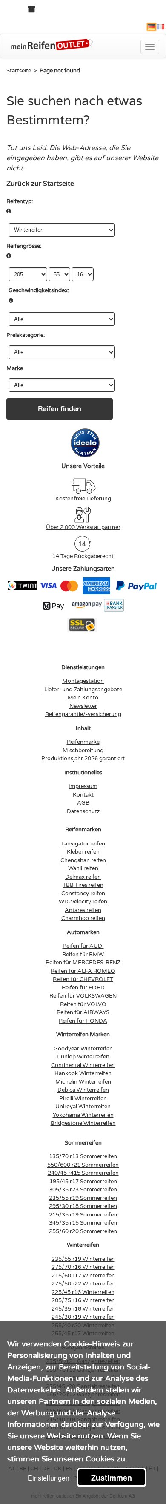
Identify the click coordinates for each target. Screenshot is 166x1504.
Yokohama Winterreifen (83, 1115)
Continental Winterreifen (83, 1065)
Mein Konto (83, 697)
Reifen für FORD (83, 987)
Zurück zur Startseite (40, 183)
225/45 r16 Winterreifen (83, 1292)
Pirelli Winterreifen (83, 1098)
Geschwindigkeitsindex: (39, 290)
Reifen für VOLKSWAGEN (83, 995)
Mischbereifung (83, 750)
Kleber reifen (83, 851)
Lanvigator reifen (83, 843)
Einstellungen (48, 1478)
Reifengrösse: (23, 246)
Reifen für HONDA (83, 1021)
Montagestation (83, 681)
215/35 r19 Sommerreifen (83, 1214)
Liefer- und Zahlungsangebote (83, 689)
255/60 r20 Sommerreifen (83, 1231)
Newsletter (83, 706)
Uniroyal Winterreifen (83, 1106)
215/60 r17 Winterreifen (83, 1275)
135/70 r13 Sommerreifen (83, 1156)
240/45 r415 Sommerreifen (83, 1173)
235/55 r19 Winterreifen (83, 1259)
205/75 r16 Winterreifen (83, 1300)
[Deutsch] (151, 27)
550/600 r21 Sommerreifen (83, 1165)
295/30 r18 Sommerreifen (83, 1206)
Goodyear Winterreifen (83, 1048)
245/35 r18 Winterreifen (83, 1309)
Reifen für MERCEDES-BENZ (83, 962)
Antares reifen (83, 910)
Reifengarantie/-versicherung (83, 714)
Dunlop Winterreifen (83, 1056)
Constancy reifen (83, 893)
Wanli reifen (83, 868)
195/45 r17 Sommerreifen (83, 1181)
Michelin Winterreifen (83, 1081)
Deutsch (151, 27)
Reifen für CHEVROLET (83, 979)
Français (160, 27)
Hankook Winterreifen (83, 1073)
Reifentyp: (19, 201)
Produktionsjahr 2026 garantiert (83, 758)
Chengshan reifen (83, 860)
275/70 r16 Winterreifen (83, 1267)
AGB (83, 802)
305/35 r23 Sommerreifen (83, 1189)
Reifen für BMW (83, 954)
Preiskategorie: (25, 335)
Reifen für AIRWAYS (83, 1012)
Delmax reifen (83, 877)
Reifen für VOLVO (83, 1004)
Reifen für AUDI (83, 946)
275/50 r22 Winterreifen (83, 1283)
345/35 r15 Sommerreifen (83, 1222)
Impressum (83, 786)
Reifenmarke (83, 742)
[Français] (160, 27)
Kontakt (83, 794)
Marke (14, 368)
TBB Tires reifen (83, 885)
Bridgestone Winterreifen (83, 1123)
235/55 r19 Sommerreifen (83, 1198)
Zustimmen (111, 1477)
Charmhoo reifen (83, 918)
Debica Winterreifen (83, 1090)
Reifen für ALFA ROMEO (83, 971)
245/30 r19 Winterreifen (83, 1317)
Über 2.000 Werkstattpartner (83, 527)
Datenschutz (83, 811)
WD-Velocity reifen (83, 901)
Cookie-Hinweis (92, 1344)
